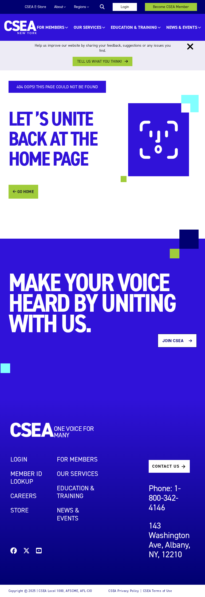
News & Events (181, 27)
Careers (23, 496)
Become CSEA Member (171, 6)
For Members (50, 27)
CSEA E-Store (35, 6)
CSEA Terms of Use (157, 591)
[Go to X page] (26, 551)
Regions (80, 6)
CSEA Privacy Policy (123, 591)
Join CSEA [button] (173, 340)
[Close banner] (190, 47)
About (58, 6)
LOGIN (18, 459)
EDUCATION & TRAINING (134, 27)
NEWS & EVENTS (68, 514)
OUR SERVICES (87, 27)
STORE (19, 510)
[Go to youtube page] (39, 551)
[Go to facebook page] (13, 551)
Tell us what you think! (99, 61)
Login (125, 6)
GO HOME (25, 191)
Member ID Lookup (26, 478)
